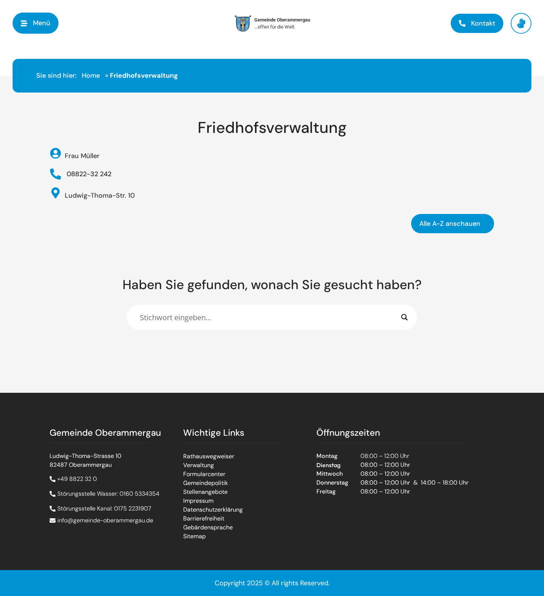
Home (91, 75)
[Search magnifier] (404, 317)
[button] (35, 23)
